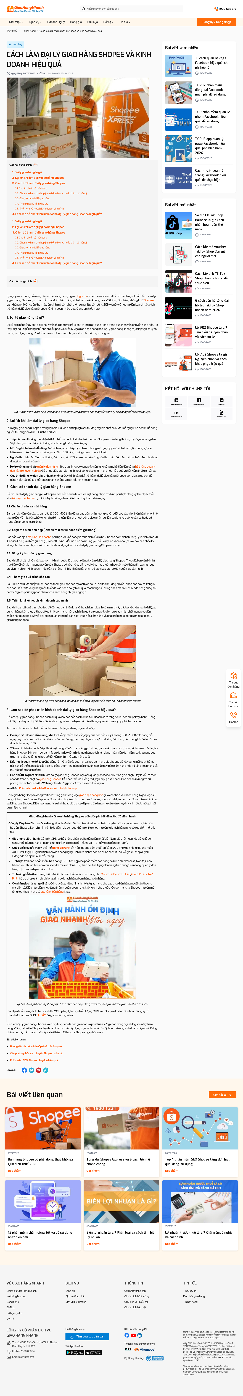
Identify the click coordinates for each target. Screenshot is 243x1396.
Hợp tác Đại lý (56, 22)
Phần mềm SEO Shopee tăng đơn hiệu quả (34, 1060)
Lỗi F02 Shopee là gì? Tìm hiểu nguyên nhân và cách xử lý (211, 332)
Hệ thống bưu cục (16, 1296)
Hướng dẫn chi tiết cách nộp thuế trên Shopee (36, 1046)
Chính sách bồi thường (136, 1296)
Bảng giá (76, 22)
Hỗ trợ (107, 22)
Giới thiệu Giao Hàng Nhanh (22, 1290)
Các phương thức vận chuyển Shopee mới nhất (36, 1053)
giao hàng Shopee (50, 779)
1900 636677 (227, 9)
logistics (82, 296)
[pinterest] (38, 1070)
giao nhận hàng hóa (91, 795)
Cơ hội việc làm (15, 1313)
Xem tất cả (219, 1094)
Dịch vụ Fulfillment (75, 1302)
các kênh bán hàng (52, 891)
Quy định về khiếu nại (136, 1302)
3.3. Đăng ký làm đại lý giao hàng (32, 198)
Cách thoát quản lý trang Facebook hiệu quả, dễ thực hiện (210, 175)
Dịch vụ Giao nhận (75, 1296)
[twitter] (31, 1070)
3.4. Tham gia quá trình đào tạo (31, 203)
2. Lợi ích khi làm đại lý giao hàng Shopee (38, 177)
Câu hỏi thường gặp (135, 1290)
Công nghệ (13, 1302)
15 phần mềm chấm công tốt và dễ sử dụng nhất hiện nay (40, 1234)
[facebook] (24, 1070)
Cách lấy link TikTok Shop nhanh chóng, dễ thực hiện (211, 278)
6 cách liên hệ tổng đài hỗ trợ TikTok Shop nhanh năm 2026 (212, 305)
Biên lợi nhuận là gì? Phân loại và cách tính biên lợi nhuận (121, 1234)
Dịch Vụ (34, 22)
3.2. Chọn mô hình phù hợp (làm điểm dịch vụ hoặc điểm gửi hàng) (51, 193)
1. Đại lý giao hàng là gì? (27, 172)
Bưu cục (92, 22)
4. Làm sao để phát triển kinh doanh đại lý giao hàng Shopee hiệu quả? (57, 214)
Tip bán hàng (190, 1302)
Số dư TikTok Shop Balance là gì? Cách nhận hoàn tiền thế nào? (209, 222)
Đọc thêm (14, 1171)
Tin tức (123, 22)
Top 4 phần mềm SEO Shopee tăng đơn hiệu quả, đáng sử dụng (197, 1161)
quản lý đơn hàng (47, 466)
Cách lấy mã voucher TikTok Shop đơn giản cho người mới (211, 251)
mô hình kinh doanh (39, 537)
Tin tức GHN (190, 1290)
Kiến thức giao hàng (194, 1296)
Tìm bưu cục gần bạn (90, 1336)
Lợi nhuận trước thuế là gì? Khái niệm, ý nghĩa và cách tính (199, 1234)
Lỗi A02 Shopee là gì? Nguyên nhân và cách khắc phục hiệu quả (211, 359)
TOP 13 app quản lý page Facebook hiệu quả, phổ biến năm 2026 (210, 146)
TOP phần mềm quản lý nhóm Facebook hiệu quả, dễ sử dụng (212, 117)
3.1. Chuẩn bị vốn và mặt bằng (31, 188)
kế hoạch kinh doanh (24, 498)
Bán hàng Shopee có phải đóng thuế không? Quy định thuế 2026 (40, 1161)
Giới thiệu (15, 22)
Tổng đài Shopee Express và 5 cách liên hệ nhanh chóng (118, 1161)
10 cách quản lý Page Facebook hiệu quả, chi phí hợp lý (211, 63)
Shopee (149, 300)
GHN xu (11, 1307)
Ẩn (35, 164)
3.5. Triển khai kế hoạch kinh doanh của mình (39, 208)
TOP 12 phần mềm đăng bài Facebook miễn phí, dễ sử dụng (210, 90)
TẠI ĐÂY (41, 1015)
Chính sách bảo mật (135, 1307)
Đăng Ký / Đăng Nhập (216, 22)
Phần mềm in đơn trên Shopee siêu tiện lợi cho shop (48, 788)
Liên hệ (11, 1318)
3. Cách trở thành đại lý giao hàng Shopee (38, 183)
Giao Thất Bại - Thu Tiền (115, 874)
